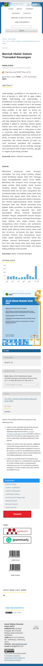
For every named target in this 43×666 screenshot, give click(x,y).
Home (10, 9)
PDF (7, 351)
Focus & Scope (9, 484)
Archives (16, 13)
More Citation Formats (14, 385)
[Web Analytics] (9, 612)
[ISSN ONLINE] (14, 567)
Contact (27, 13)
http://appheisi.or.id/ (19, 644)
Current (29, 9)
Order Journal (11, 507)
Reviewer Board (10, 504)
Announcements (22, 22)
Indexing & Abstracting (21, 18)
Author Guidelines (11, 487)
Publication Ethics (13, 494)
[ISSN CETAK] (14, 554)
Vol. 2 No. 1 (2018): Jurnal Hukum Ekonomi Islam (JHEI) (20, 42)
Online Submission (13, 491)
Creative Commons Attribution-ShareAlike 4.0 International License (14, 658)
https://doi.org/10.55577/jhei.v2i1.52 (18, 72)
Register (26, 4)
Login (35, 4)
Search (21, 30)
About (19, 9)
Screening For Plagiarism (15, 497)
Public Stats (16, 612)
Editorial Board (11, 501)
